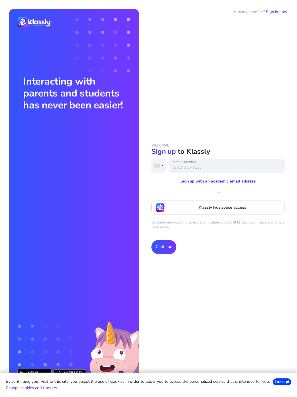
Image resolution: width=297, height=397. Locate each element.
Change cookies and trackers (31, 388)
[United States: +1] (158, 165)
